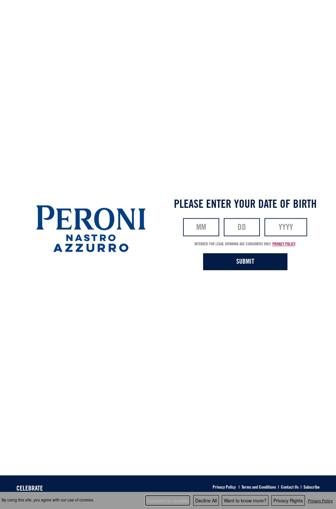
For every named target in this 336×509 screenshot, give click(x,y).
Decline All (206, 500)
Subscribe (312, 487)
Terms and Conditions (259, 487)
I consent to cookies (167, 500)
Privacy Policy (320, 500)
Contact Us (290, 487)
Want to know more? (245, 500)
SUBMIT (245, 261)
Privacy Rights (288, 500)
